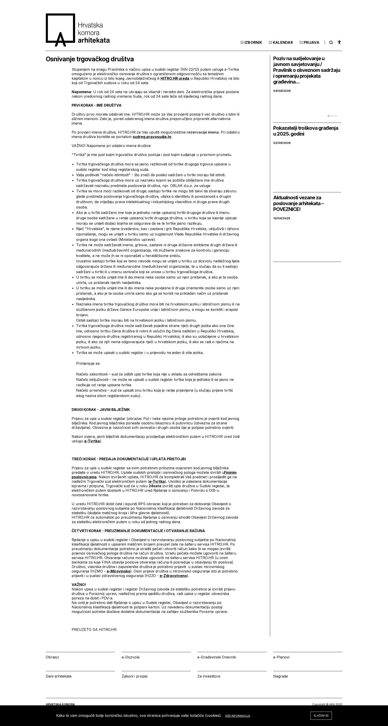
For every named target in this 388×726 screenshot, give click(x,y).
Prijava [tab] (311, 42)
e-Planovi (281, 657)
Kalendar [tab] (283, 42)
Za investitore (208, 676)
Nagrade (280, 676)
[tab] (330, 42)
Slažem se (321, 715)
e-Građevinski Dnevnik (216, 657)
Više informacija (237, 715)
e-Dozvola (130, 657)
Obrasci (52, 657)
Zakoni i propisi (135, 676)
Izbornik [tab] (253, 42)
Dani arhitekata (58, 676)
